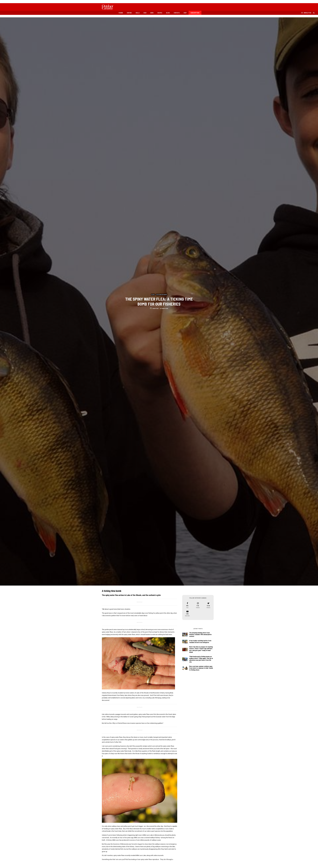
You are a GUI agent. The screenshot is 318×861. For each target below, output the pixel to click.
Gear (145, 13)
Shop (185, 13)
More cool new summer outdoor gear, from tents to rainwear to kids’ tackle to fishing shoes (201, 668)
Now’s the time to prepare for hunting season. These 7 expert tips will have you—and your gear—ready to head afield (201, 649)
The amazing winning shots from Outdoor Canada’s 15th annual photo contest (200, 634)
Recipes (160, 13)
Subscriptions (195, 13)
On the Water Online (161, 294)
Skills (138, 13)
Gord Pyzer (155, 308)
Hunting (129, 13)
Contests (177, 13)
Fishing (121, 13)
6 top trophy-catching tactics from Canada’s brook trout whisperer (200, 641)
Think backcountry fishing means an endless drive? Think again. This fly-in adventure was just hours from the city (201, 659)
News (152, 13)
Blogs (168, 13)
